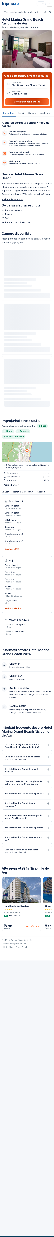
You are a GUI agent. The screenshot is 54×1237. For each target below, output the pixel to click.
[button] (27, 84)
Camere (32, 113)
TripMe (5, 940)
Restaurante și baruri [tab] (23, 492)
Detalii (21, 113)
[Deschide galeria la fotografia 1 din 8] (27, 49)
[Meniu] (49, 4)
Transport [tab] (40, 492)
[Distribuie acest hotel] (44, 12)
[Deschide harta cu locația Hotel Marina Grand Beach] (27, 452)
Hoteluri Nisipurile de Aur (14, 943)
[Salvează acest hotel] (50, 12)
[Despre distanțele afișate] (39, 420)
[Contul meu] (41, 3)
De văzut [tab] (6, 492)
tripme (10, 4)
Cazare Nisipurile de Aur (22, 940)
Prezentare (8, 113)
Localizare (45, 113)
